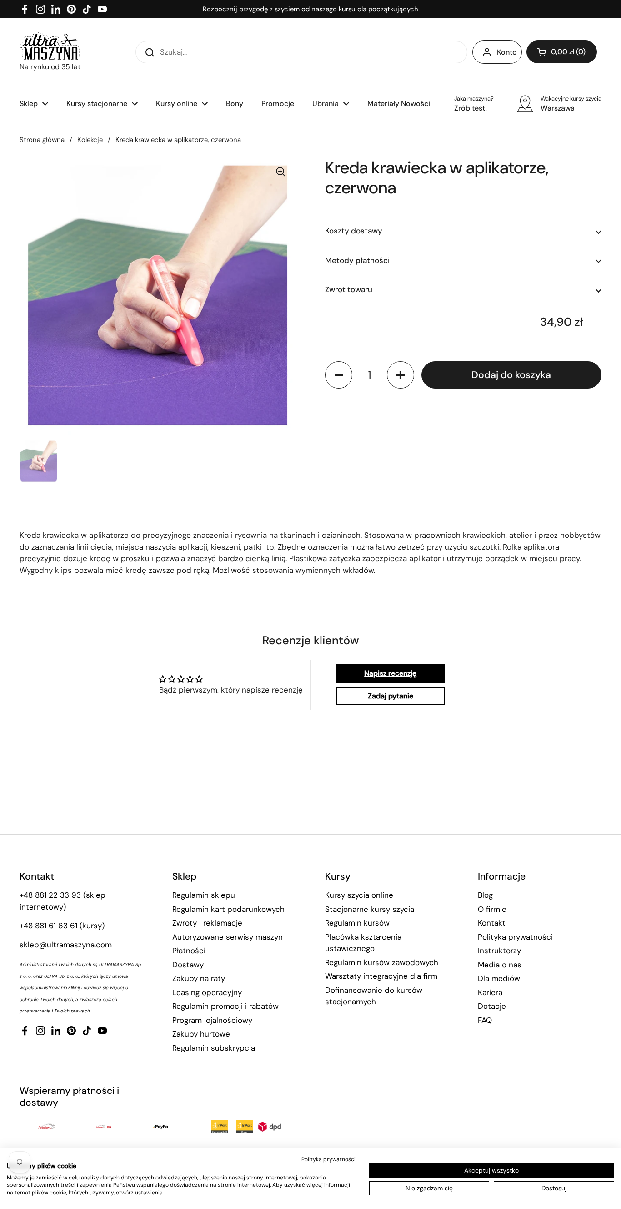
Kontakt (492, 923)
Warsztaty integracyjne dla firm (381, 976)
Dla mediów (499, 978)
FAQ (485, 1020)
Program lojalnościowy (212, 1020)
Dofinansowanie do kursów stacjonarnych (373, 996)
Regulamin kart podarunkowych (228, 909)
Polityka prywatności (515, 937)
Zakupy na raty (198, 978)
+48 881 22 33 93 (50, 895)
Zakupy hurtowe (201, 1034)
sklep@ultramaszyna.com (66, 945)
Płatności (188, 951)
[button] (561, 51)
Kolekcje (90, 139)
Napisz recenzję (390, 673)
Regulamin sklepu (203, 895)
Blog (485, 895)
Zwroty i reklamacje (207, 923)
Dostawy (188, 965)
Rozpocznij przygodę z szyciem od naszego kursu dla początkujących (310, 9)
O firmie (492, 909)
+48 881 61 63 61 (48, 926)
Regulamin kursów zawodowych (381, 962)
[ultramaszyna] (50, 46)
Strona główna (42, 139)
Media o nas (499, 965)
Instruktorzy (499, 951)
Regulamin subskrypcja (213, 1048)
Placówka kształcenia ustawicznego (363, 943)
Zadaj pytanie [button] (390, 696)
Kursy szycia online (359, 895)
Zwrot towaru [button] (348, 290)
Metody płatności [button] (357, 260)
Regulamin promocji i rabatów (225, 1006)
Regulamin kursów (357, 923)
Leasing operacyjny (207, 992)
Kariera (490, 992)
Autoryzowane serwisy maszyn (227, 937)
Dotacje (492, 1006)
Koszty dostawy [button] (353, 231)
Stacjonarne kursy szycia (369, 909)
